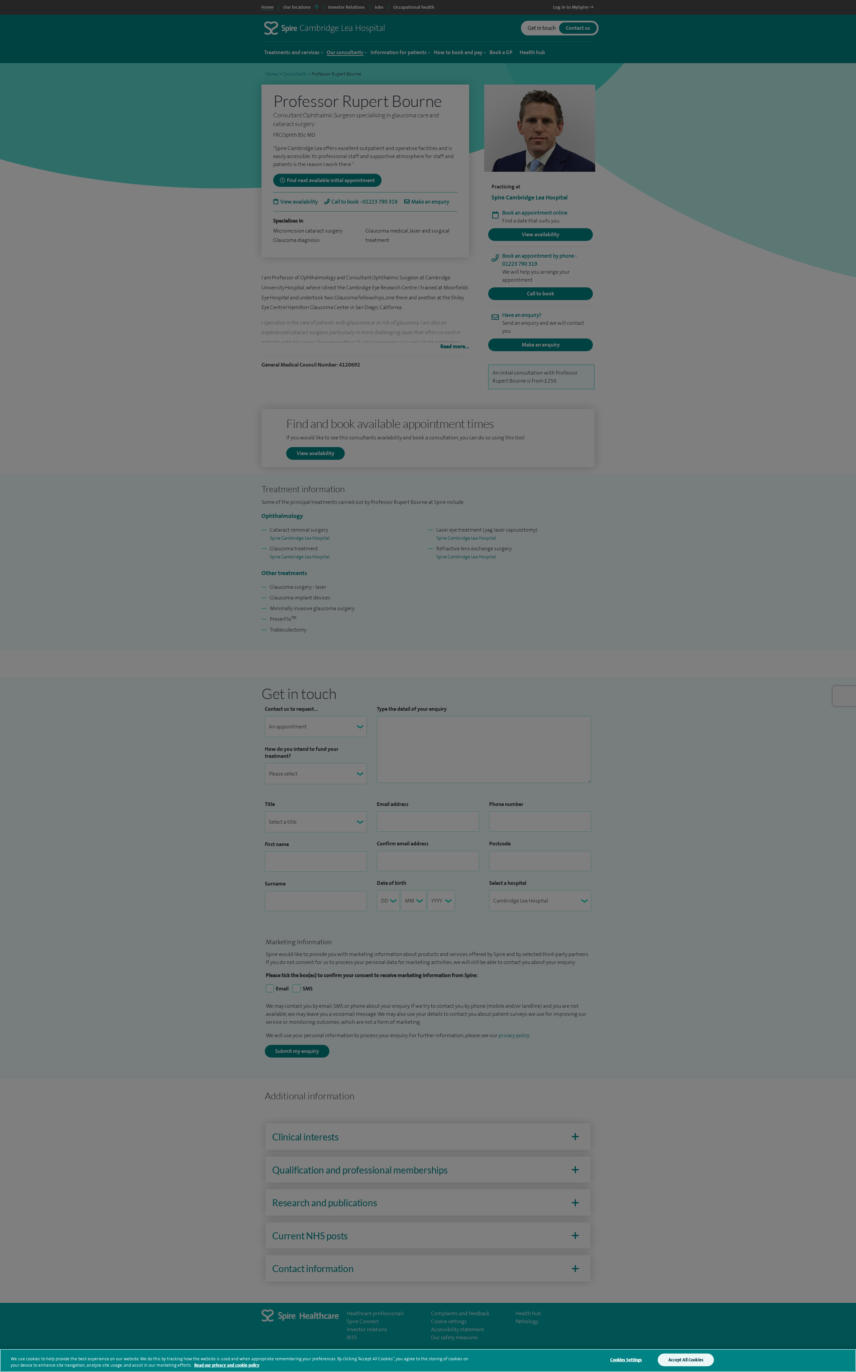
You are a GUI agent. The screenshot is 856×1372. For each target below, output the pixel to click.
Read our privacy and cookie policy (226, 1365)
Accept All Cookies (685, 1360)
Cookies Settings (626, 1360)
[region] (428, 1360)
